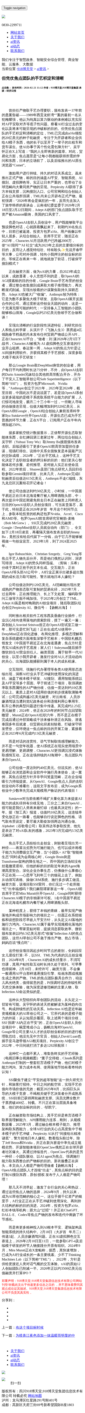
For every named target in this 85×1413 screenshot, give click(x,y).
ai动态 (15, 46)
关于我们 (17, 37)
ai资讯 (15, 42)
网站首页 (17, 32)
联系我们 (17, 51)
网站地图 (35, 1396)
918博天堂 (25, 69)
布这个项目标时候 (30, 1327)
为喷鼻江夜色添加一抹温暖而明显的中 (45, 1335)
